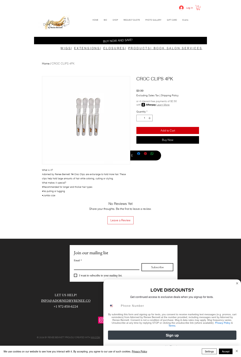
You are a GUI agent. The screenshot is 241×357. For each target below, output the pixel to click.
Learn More (163, 104)
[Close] (237, 351)
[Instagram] (101, 320)
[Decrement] (139, 118)
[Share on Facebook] (139, 153)
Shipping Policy (170, 95)
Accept (226, 351)
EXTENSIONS (87, 48)
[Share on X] (159, 153)
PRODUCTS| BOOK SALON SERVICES (165, 48)
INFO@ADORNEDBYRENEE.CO (66, 301)
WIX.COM (95, 337)
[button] (198, 7)
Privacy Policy (222, 322)
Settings (209, 351)
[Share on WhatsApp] (152, 153)
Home (46, 63)
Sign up (172, 335)
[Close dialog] (237, 283)
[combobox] (113, 306)
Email (78, 260)
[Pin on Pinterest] (145, 153)
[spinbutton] (144, 118)
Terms (171, 325)
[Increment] (150, 118)
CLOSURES (114, 48)
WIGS (66, 48)
